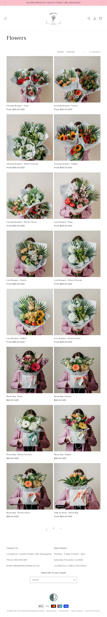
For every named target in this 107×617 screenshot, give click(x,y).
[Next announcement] (102, 3)
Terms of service (77, 611)
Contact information (92, 611)
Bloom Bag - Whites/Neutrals (19, 455)
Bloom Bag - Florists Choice (18, 513)
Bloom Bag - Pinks (14, 396)
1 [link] (46, 528)
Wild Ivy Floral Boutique (21, 611)
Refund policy (52, 611)
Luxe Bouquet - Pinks (63, 222)
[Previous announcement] (5, 3)
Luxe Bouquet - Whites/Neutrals (68, 280)
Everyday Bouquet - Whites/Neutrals (22, 164)
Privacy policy (64, 611)
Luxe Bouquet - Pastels (16, 280)
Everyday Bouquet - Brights (66, 164)
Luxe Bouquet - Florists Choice (67, 338)
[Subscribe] (74, 580)
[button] (5, 18)
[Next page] (60, 528)
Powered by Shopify (37, 611)
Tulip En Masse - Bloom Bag (66, 513)
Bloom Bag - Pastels (62, 396)
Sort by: (60, 52)
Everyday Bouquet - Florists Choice (22, 222)
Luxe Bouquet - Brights (16, 338)
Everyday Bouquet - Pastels (66, 106)
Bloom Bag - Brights (62, 455)
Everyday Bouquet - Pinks (18, 106)
